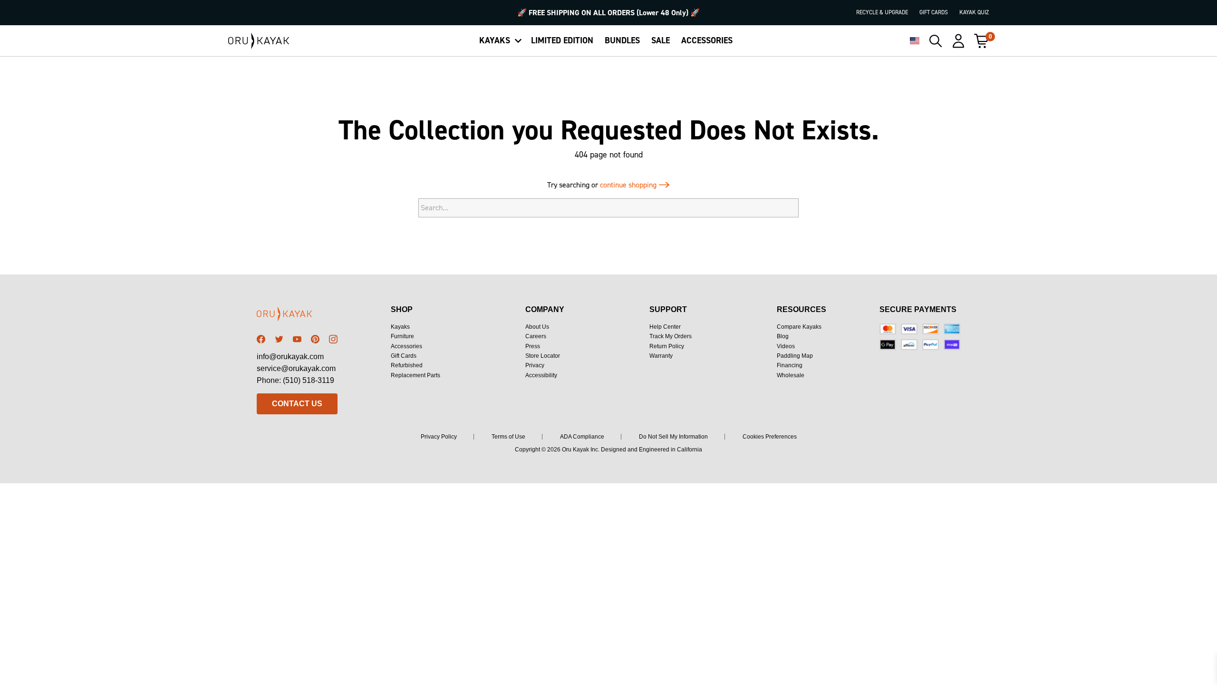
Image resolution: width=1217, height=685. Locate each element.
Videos (786, 346)
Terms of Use (508, 436)
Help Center (665, 326)
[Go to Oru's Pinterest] (315, 339)
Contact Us (297, 404)
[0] (981, 41)
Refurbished (407, 365)
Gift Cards (933, 12)
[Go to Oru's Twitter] (279, 339)
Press (532, 346)
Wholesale (790, 375)
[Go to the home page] (297, 315)
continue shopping (629, 185)
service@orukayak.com (296, 368)
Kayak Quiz (974, 12)
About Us (537, 326)
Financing (789, 365)
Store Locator (542, 355)
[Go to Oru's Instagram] (333, 339)
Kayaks (400, 326)
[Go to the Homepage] (259, 40)
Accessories (406, 346)
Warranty (661, 355)
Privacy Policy (439, 436)
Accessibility (541, 375)
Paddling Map (795, 355)
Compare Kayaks (799, 326)
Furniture (402, 336)
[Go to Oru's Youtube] (297, 339)
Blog (783, 336)
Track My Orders (670, 336)
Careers (535, 336)
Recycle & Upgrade (882, 12)
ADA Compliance (582, 436)
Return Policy (666, 346)
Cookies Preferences (770, 436)
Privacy (534, 365)
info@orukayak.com (290, 356)
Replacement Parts (415, 375)
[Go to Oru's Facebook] (261, 339)
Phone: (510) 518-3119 (295, 380)
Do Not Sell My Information (673, 436)
